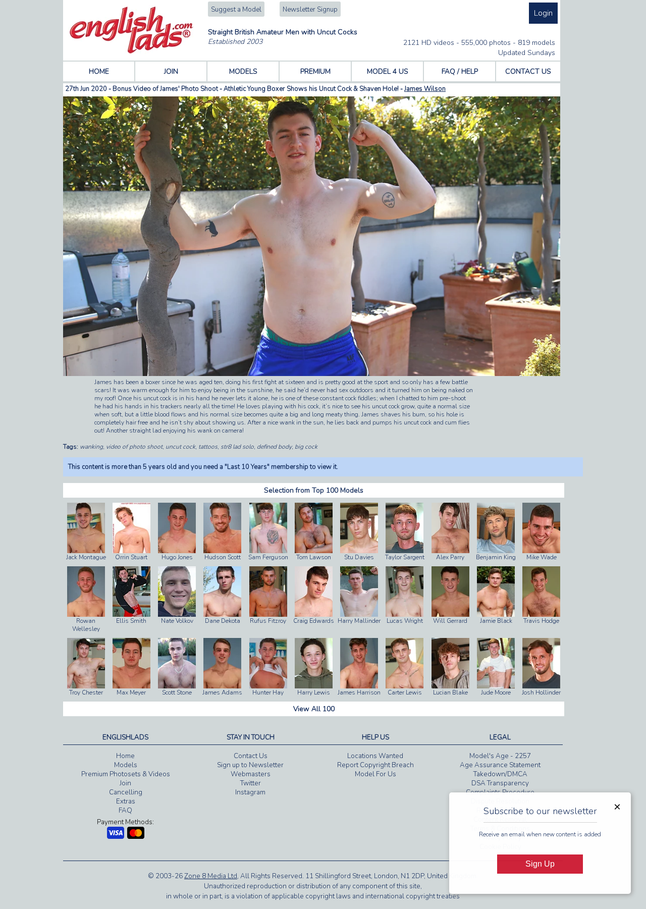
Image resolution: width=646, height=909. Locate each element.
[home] (131, 51)
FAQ (125, 810)
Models (125, 765)
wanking (91, 447)
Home (125, 756)
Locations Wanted (375, 756)
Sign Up (540, 864)
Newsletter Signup (310, 9)
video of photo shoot (134, 447)
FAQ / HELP (460, 71)
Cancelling (125, 792)
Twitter (250, 783)
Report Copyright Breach (375, 765)
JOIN (171, 71)
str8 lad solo (237, 447)
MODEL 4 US (387, 71)
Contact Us (250, 756)
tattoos (208, 447)
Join (125, 783)
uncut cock (180, 447)
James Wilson (425, 88)
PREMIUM (315, 71)
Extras (125, 801)
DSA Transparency (500, 783)
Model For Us (375, 774)
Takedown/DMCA (500, 774)
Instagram (250, 792)
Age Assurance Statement (500, 765)
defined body (274, 447)
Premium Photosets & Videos (125, 774)
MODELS (243, 71)
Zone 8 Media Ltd (210, 876)
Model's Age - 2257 (500, 756)
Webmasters (251, 774)
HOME (99, 71)
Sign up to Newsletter (250, 765)
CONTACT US (528, 71)
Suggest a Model (236, 9)
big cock (306, 447)
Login (543, 13)
